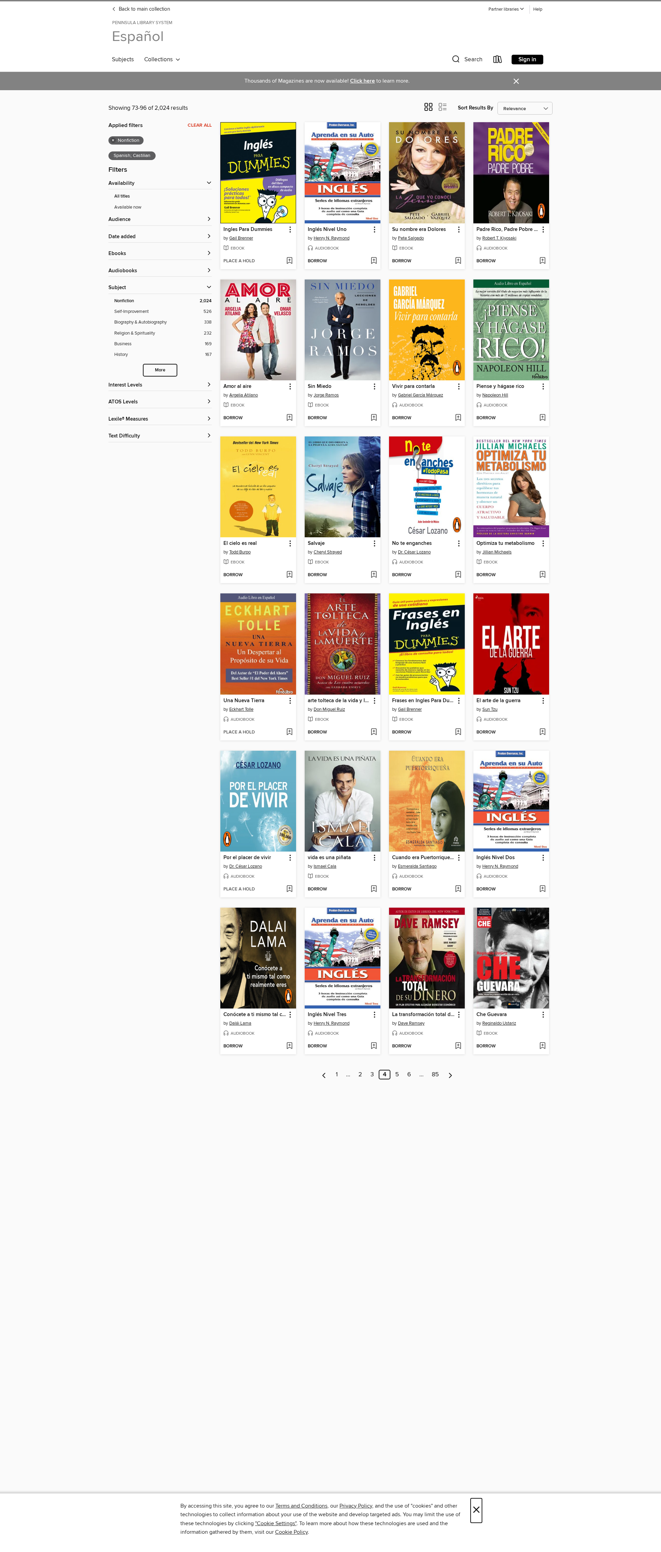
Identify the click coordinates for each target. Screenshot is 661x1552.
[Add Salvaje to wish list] (373, 575)
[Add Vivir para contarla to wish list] (458, 418)
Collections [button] (160, 59)
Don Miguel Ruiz (329, 709)
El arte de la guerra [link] (498, 701)
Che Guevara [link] (491, 1015)
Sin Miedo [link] (320, 386)
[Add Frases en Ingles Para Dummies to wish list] (458, 732)
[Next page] (450, 1074)
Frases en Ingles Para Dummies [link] (423, 701)
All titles (122, 196)
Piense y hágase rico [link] (500, 386)
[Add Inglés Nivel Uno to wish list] (373, 261)
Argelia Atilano (243, 395)
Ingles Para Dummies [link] (247, 229)
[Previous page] (324, 1074)
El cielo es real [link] (240, 543)
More (160, 370)
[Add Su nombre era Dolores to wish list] (458, 261)
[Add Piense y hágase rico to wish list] (542, 418)
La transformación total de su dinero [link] (423, 1015)
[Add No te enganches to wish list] (458, 575)
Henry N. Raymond (331, 238)
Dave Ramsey (411, 1023)
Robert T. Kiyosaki (499, 238)
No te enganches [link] (412, 543)
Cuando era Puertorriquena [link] (423, 858)
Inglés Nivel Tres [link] (327, 1015)
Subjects (123, 59)
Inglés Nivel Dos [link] (495, 858)
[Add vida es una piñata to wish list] (373, 889)
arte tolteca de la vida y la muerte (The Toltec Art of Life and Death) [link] (339, 701)
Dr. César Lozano (414, 552)
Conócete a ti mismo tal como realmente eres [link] (254, 1015)
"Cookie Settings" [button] (275, 1523)
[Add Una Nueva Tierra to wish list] (289, 732)
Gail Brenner (241, 238)
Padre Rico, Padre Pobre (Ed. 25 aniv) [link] (507, 229)
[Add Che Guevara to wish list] (542, 1046)
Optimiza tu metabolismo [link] (505, 543)
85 (435, 1074)
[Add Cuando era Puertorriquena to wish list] (458, 889)
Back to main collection (143, 9)
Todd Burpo (240, 552)
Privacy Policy (355, 1505)
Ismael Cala (325, 866)
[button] (506, 9)
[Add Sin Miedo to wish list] (373, 418)
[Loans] (497, 60)
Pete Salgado (411, 238)
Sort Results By (475, 108)
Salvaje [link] (316, 543)
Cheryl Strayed (328, 552)
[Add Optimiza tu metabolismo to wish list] (542, 575)
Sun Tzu (489, 709)
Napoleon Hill (495, 395)
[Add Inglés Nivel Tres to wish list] (373, 1046)
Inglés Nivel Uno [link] (327, 229)
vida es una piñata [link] (329, 858)
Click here (362, 81)
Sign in (527, 59)
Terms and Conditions (301, 1505)
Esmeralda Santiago (417, 866)
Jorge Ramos (326, 395)
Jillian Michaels (497, 552)
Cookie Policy (291, 1532)
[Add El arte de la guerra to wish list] (542, 732)
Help (537, 9)
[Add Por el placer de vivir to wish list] (289, 889)
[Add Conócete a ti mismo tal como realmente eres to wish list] (289, 1046)
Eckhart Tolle (241, 709)
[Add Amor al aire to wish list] (289, 418)
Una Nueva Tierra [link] (243, 701)
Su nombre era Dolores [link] (419, 229)
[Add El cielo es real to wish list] (289, 575)
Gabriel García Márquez (420, 395)
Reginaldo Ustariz (499, 1023)
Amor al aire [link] (237, 386)
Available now (127, 207)
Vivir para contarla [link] (413, 386)
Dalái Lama (240, 1023)
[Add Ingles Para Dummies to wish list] (289, 261)
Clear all (200, 125)
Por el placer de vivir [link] (247, 858)
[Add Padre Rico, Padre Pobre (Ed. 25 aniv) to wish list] (542, 261)
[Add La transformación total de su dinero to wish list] (458, 1046)
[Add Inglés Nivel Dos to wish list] (542, 889)
